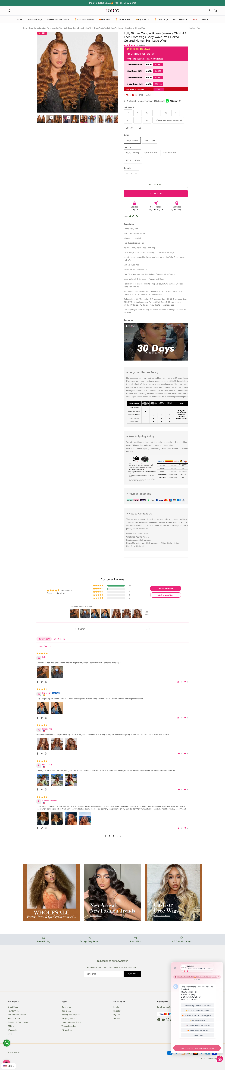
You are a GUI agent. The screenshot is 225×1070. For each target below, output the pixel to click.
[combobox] (8, 1066)
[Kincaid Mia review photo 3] (71, 744)
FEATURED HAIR (180, 19)
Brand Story (13, 1007)
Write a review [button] (166, 588)
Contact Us (66, 1007)
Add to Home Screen (17, 1014)
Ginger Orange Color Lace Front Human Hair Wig (45, 28)
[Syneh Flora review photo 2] (57, 780)
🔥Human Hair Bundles (84, 19)
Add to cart (156, 185)
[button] (130, 45)
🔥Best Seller (104, 19)
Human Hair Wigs (34, 19)
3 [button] (113, 836)
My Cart (116, 1014)
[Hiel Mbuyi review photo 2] (57, 708)
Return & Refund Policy (71, 1022)
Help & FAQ (66, 1011)
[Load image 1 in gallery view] (77, 72)
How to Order (13, 1011)
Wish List (117, 1018)
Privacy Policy (67, 1030)
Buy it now (155, 193)
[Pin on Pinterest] (137, 216)
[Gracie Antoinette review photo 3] (71, 818)
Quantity (128, 168)
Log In (116, 1007)
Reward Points (14, 1018)
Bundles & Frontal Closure (58, 19)
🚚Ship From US (142, 19)
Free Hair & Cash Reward (18, 1022)
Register (116, 1011)
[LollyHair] (112, 10)
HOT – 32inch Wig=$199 (124, 3)
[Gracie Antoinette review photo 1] (42, 818)
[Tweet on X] (130, 216)
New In (205, 19)
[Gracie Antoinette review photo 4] (85, 818)
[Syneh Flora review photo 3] (71, 780)
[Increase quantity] (136, 173)
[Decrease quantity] (126, 173)
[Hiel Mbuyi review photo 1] (42, 708)
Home (25, 28)
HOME (19, 19)
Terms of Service (68, 1026)
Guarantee (128, 320)
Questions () (59, 639)
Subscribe (133, 974)
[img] (42, 653)
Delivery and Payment (70, 1014)
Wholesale (12, 1030)
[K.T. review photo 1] (42, 672)
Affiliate (11, 1026)
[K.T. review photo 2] (57, 672)
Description (129, 224)
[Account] (209, 10)
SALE (195, 19)
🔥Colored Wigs (161, 19)
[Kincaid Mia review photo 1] (42, 744)
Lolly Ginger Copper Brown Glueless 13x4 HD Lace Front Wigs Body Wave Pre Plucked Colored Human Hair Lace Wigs (104, 28)
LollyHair (16, 1052)
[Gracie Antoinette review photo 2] (57, 818)
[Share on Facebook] (133, 216)
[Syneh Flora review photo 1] (42, 780)
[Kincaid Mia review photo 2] (57, 744)
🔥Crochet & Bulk (122, 19)
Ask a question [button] (165, 595)
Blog (10, 1034)
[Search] (9, 10)
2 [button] (109, 836)
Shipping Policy (68, 1018)
